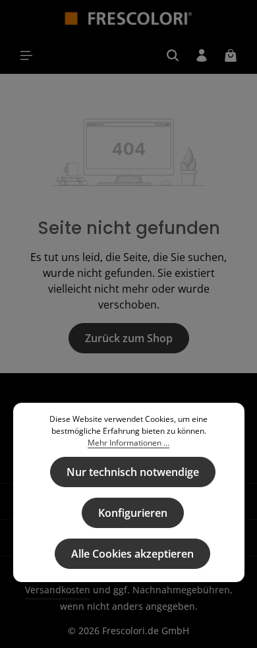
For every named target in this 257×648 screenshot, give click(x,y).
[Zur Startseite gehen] (128, 18)
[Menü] (26, 55)
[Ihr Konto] (201, 55)
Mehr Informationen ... (128, 442)
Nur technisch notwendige (133, 472)
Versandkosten (57, 589)
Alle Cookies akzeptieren (132, 553)
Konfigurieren (132, 513)
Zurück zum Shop (129, 338)
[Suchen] (172, 55)
